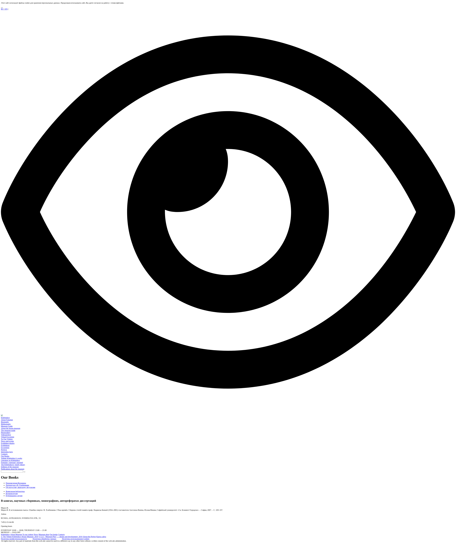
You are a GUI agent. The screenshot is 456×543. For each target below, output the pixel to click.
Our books (54, 535)
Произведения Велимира (16, 483)
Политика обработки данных (44, 539)
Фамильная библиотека (15, 491)
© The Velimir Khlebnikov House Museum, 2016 (19, 537)
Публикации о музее (14, 496)
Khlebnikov (5, 535)
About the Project (89, 537)
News (36, 535)
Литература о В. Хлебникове (17, 485)
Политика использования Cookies (75, 539)
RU (2, 9)
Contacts (61, 535)
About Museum (16, 535)
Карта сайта (101, 537)
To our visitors (27, 535)
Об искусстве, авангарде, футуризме (20, 487)
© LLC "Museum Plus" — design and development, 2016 (60, 537)
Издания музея (12, 494)
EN (6, 9)
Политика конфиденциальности (14, 539)
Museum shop (44, 535)
